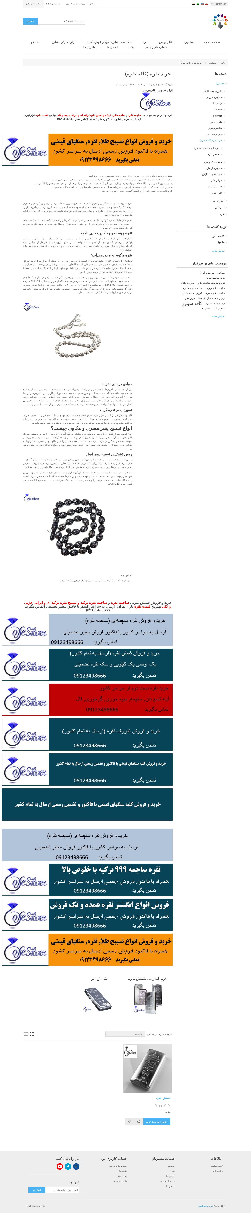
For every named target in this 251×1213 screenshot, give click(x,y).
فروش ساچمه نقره (192, 293)
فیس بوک (76, 1166)
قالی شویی (216, 192)
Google (218, 109)
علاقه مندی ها (120, 1181)
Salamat (217, 115)
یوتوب (60, 1166)
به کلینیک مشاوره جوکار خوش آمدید (110, 42)
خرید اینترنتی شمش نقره (206, 148)
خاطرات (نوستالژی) (212, 174)
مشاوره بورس (215, 128)
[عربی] (193, 3)
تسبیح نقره (95, 114)
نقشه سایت (217, 1165)
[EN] (202, 3)
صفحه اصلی (212, 42)
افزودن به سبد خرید (156, 1121)
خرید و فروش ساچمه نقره (211, 282)
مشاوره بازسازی (213, 168)
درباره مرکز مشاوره (63, 42)
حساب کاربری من (156, 47)
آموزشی (220, 207)
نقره (146, 42)
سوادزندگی (216, 180)
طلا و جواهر (216, 121)
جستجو (30, 21)
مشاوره (189, 42)
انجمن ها (112, 47)
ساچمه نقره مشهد (215, 293)
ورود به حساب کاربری (75, 4)
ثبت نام (93, 4)
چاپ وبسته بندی (214, 134)
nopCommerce (205, 1206)
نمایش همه (218, 250)
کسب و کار (219, 308)
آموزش (221, 272)
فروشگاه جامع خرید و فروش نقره (155, 84)
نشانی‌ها (123, 1171)
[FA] (207, 3)
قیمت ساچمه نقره (215, 303)
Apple (221, 242)
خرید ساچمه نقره (216, 277)
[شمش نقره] (147, 1068)
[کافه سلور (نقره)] (156, 110)
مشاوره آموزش (214, 97)
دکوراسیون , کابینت (212, 91)
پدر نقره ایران (207, 272)
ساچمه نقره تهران (215, 287)
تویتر (68, 1166)
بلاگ (131, 47)
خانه (223, 62)
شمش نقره (213, 154)
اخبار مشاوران (215, 186)
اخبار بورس (166, 42)
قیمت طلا (217, 103)
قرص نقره (189, 298)
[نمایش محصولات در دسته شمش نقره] (98, 999)
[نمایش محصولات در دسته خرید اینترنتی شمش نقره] (147, 999)
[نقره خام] (87, 645)
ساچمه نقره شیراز (193, 287)
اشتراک (37, 1189)
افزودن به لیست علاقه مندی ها (129, 1121)
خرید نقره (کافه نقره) (211, 140)
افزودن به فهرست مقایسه (138, 1121)
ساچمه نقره (187, 282)
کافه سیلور (218, 235)
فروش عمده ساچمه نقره (211, 298)
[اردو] (198, 3)
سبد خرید (122, 1176)
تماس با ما (89, 47)
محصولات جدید (167, 1181)
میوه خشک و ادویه (213, 162)
